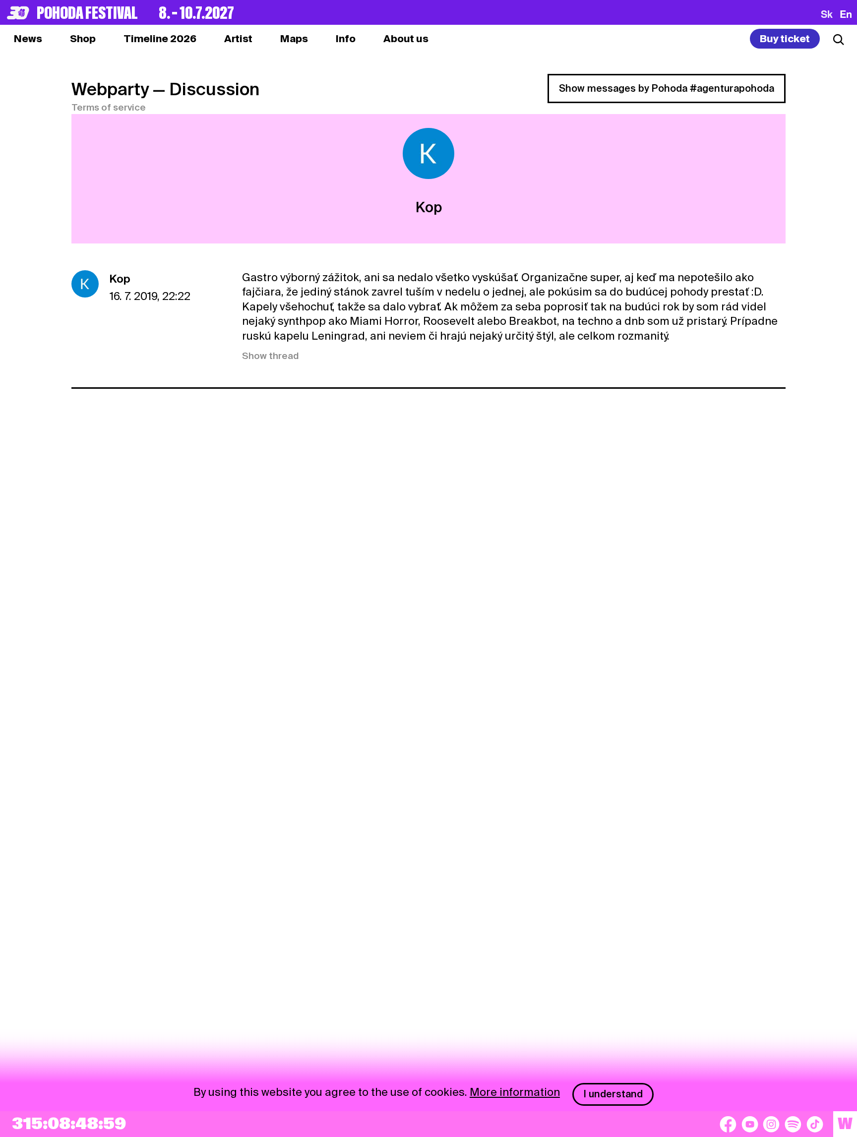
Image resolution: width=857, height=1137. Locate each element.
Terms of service (108, 107)
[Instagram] (771, 1124)
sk (827, 14)
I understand (613, 1094)
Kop (120, 278)
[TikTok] (814, 1124)
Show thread (270, 356)
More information (515, 1091)
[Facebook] (728, 1124)
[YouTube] (749, 1124)
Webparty (110, 89)
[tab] (83, 38)
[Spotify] (793, 1124)
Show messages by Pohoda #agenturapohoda (666, 88)
